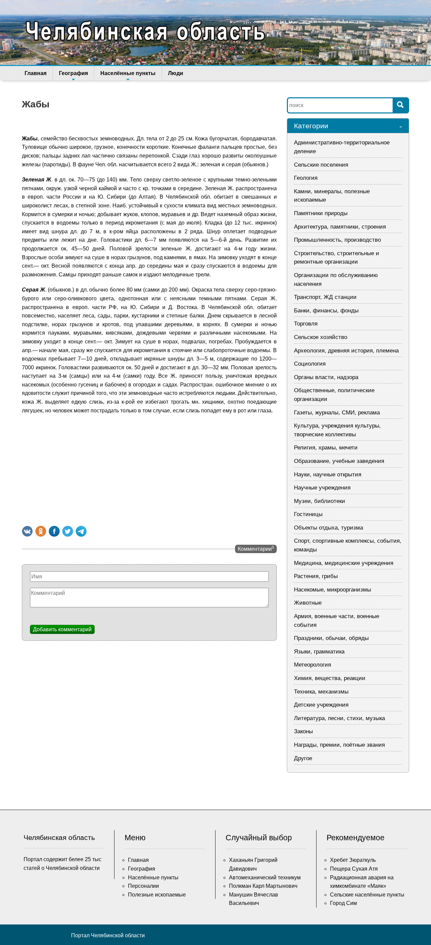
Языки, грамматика (319, 651)
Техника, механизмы (321, 691)
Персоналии (143, 886)
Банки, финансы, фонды (326, 310)
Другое (303, 758)
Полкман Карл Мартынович (263, 886)
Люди (175, 73)
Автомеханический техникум (265, 877)
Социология (310, 364)
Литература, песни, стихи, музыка (339, 718)
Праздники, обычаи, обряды (331, 638)
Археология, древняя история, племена (346, 350)
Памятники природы (320, 213)
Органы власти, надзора (326, 377)
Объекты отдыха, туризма (328, 528)
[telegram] (81, 531)
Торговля (306, 323)
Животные (308, 603)
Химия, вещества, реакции (329, 678)
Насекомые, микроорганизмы (332, 589)
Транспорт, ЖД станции (325, 297)
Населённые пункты (128, 73)
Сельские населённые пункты (367, 895)
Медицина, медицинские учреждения (343, 563)
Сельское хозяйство (320, 337)
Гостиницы (308, 514)
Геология (306, 178)
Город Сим (343, 903)
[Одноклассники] (40, 531)
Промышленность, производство (337, 240)
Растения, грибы (316, 576)
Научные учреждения (322, 487)
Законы (303, 731)
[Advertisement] (149, 468)
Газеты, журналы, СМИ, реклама (337, 412)
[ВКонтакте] (27, 531)
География (73, 73)
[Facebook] (54, 531)
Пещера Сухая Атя (354, 869)
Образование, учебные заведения (339, 461)
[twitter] (67, 531)
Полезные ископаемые (157, 895)
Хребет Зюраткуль (353, 860)
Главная (35, 73)
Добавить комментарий (62, 629)
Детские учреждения (321, 705)
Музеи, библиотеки (319, 501)
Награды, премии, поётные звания (339, 745)
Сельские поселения (321, 165)
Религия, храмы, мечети (326, 447)
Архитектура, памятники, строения (340, 227)
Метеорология (312, 665)
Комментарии (256, 548)
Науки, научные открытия (327, 474)
